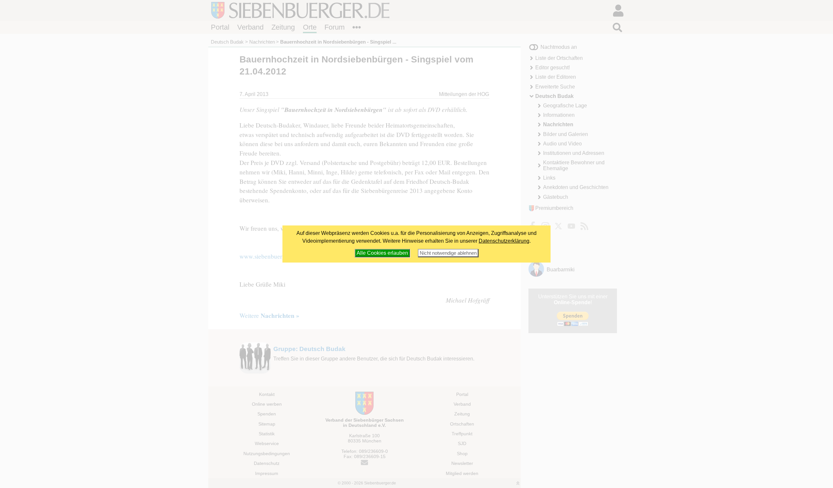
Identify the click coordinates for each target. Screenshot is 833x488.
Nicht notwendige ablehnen (448, 253)
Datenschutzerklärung (504, 241)
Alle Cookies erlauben (382, 253)
